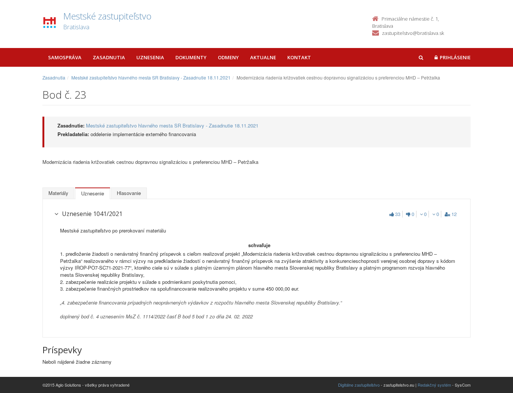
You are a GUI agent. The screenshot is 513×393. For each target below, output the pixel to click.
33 (397, 214)
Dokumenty (191, 57)
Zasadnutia (109, 57)
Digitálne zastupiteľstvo (359, 385)
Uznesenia (150, 57)
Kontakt (299, 57)
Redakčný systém (434, 385)
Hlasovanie (129, 192)
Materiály (58, 192)
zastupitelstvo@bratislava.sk (413, 33)
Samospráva (64, 57)
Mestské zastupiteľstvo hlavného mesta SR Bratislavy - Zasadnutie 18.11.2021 (151, 77)
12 (454, 214)
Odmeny (228, 57)
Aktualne (263, 57)
